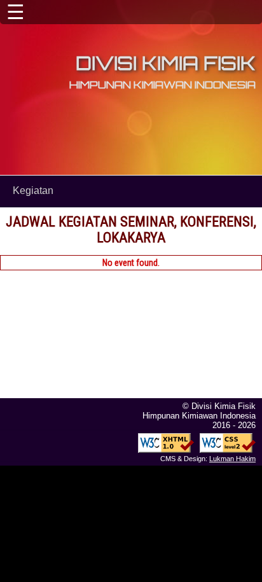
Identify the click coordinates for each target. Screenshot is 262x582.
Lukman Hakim (232, 458)
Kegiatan (33, 190)
